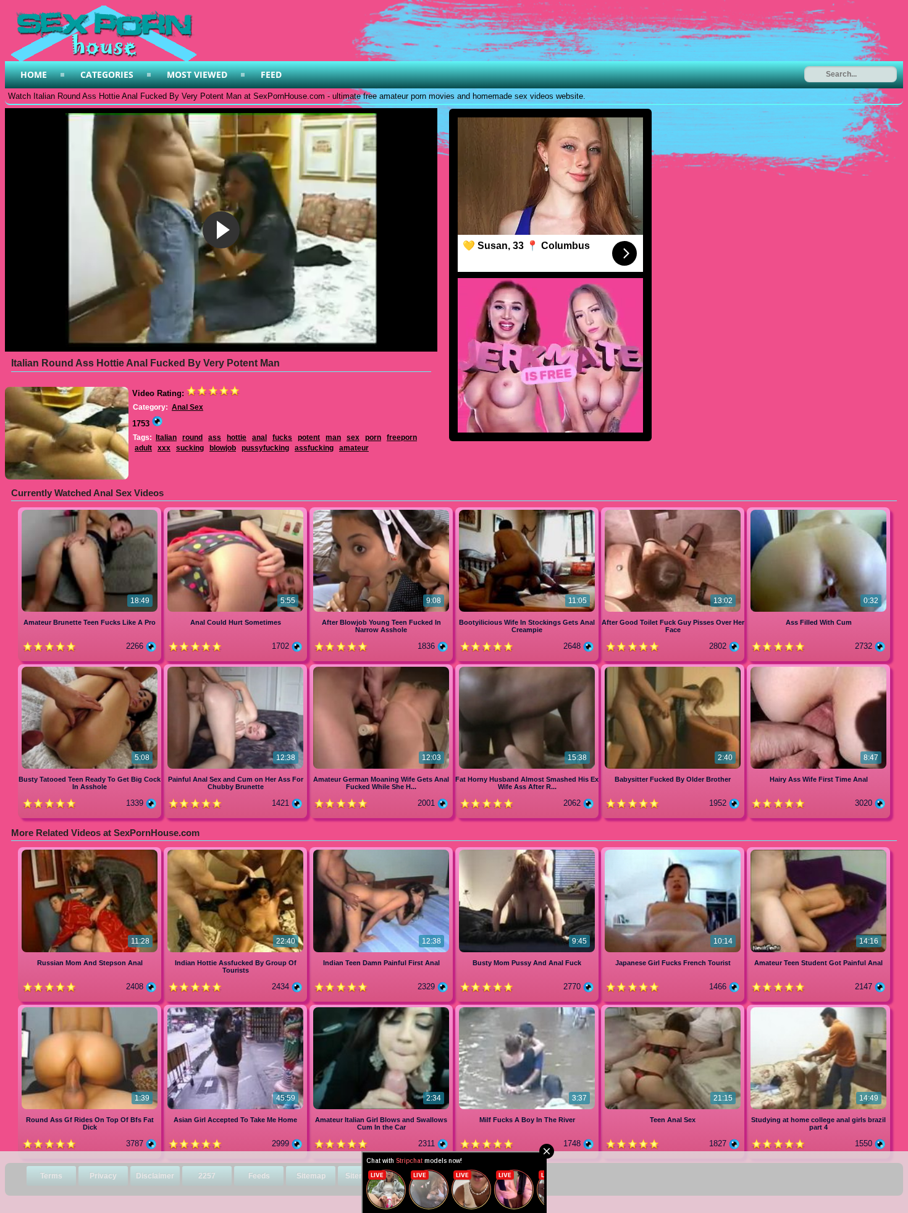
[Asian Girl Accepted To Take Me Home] (236, 1009)
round (192, 437)
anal (259, 437)
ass (214, 437)
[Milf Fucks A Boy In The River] (528, 1009)
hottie (236, 437)
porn (373, 437)
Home (33, 74)
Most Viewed (197, 74)
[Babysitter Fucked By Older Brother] (674, 669)
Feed (271, 74)
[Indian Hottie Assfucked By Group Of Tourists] (236, 851)
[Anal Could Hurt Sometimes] (236, 512)
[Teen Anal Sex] (674, 1009)
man (333, 437)
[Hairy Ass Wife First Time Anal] (818, 669)
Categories (106, 74)
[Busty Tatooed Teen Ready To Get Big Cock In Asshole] (91, 669)
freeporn (402, 437)
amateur (354, 448)
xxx (164, 448)
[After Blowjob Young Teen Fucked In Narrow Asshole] (382, 512)
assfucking (314, 448)
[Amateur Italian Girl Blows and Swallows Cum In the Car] (382, 1009)
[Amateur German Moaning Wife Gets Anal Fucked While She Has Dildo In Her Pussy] (382, 669)
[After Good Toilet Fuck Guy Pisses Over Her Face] (674, 512)
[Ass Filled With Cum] (818, 512)
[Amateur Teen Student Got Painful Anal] (818, 851)
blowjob (222, 448)
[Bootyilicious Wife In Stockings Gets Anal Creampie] (528, 512)
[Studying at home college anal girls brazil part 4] (818, 1009)
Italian (166, 437)
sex (353, 437)
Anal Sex (187, 407)
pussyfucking (265, 448)
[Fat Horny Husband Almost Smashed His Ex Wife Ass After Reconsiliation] (528, 669)
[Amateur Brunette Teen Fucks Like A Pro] (91, 512)
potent (309, 437)
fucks (282, 437)
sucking (190, 448)
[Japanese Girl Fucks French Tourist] (674, 851)
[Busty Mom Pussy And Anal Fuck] (528, 851)
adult (143, 448)
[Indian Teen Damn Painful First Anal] (382, 851)
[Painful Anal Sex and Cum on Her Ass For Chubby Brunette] (236, 669)
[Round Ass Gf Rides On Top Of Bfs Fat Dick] (91, 1009)
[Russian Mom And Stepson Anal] (91, 851)
